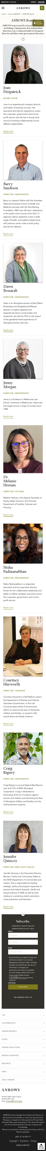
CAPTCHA (12, 983)
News (4, 1072)
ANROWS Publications (11, 1047)
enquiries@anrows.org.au (18, 978)
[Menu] (3, 8)
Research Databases (10, 1055)
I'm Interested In (8, 1023)
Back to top (41, 1147)
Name (10, 931)
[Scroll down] (23, 38)
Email (10, 948)
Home (4, 14)
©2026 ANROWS (23, 1145)
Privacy (34, 1141)
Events (4, 1039)
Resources (6, 1063)
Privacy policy (14, 975)
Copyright (13, 1141)
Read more (8, 131)
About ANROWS (14, 14)
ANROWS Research (9, 1031)
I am (3, 1015)
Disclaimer (24, 1141)
